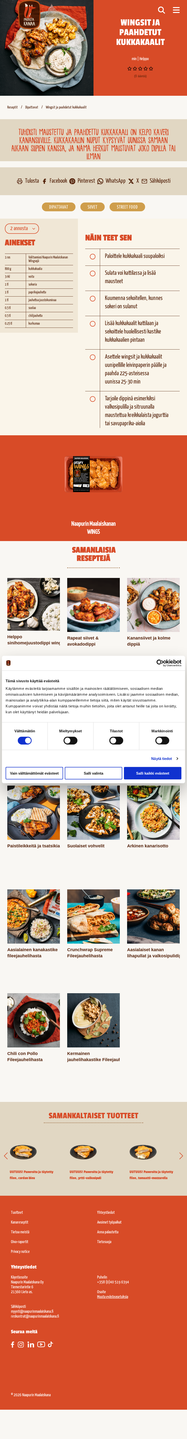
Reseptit (12, 107)
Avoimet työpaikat (109, 1222)
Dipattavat (31, 107)
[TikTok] (52, 1345)
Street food (127, 207)
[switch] (70, 740)
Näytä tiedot (161, 758)
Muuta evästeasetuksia (112, 1297)
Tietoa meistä (20, 1232)
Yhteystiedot (106, 1213)
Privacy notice (20, 1252)
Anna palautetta (107, 1232)
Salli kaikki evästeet (152, 773)
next (179, 1156)
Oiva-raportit (19, 1242)
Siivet (92, 207)
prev (8, 1156)
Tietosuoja (104, 1242)
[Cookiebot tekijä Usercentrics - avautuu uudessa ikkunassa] (160, 663)
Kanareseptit (19, 1222)
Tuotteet (17, 1213)
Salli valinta (93, 773)
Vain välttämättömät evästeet (34, 773)
